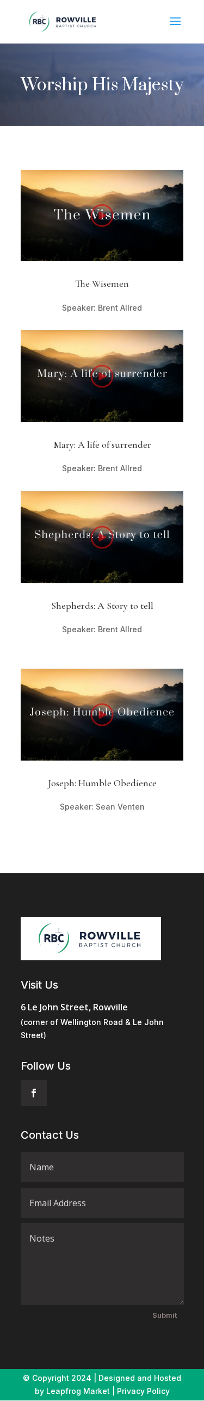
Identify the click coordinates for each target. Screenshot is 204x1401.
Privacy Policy (143, 1391)
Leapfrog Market (78, 1391)
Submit (164, 1315)
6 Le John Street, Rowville (74, 1007)
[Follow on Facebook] (34, 1093)
